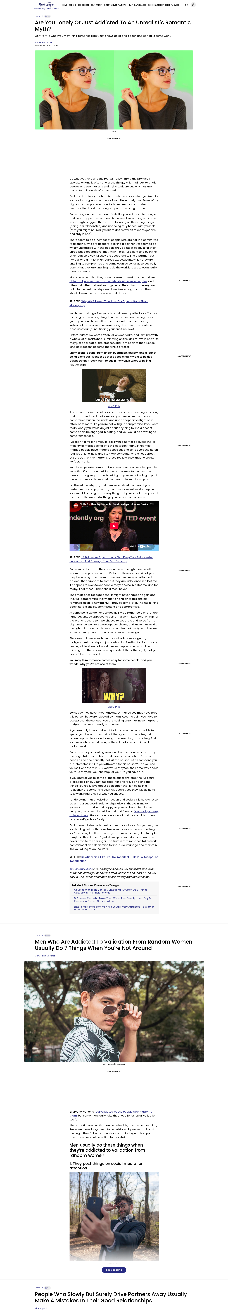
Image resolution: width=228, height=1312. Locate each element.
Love (64, 5)
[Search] (186, 5)
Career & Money (156, 5)
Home (37, 16)
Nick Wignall (41, 1308)
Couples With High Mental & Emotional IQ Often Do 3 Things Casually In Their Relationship (111, 891)
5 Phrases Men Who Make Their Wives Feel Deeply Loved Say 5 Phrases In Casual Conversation (112, 899)
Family (99, 5)
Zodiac (72, 5)
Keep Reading (114, 1269)
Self (92, 5)
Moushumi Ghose (43, 42)
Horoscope (83, 5)
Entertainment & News (115, 5)
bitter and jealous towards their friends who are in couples (108, 281)
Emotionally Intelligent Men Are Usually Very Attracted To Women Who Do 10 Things (114, 908)
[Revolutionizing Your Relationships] (46, 5)
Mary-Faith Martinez (45, 955)
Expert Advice (172, 5)
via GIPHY (114, 406)
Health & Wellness (137, 5)
